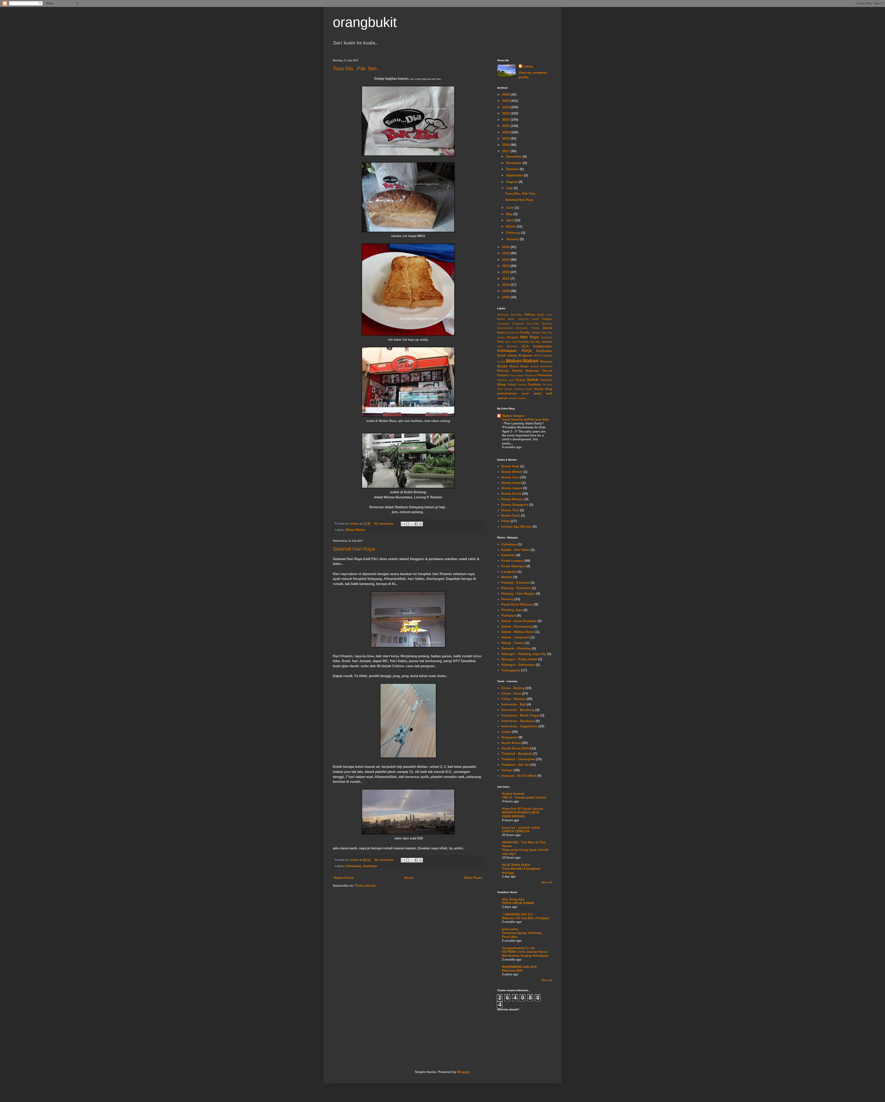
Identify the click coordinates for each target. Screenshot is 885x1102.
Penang (507, 599)
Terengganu (510, 670)
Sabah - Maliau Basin (517, 632)
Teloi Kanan (504, 389)
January (513, 239)
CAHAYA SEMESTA (515, 831)
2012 (506, 272)
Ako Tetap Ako (513, 899)
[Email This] (403, 524)
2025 (506, 100)
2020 (506, 132)
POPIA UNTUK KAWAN (518, 903)
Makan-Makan (355, 530)
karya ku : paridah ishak (521, 827)
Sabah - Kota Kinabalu (519, 621)
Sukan (511, 384)
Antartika (516, 314)
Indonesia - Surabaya (518, 721)
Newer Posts (344, 878)
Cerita (535, 319)
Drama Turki (510, 515)
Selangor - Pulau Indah (519, 659)
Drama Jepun (511, 488)
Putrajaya (508, 615)
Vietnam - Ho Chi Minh (518, 776)
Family (525, 332)
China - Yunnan (513, 699)
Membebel (546, 366)
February (513, 232)
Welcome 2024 (512, 970)
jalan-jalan (510, 929)
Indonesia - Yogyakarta (519, 726)
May (509, 214)
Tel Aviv (547, 384)
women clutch (517, 398)
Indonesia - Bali (513, 704)
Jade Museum (507, 346)
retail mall (543, 393)
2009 (506, 291)
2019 (506, 138)
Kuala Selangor (513, 566)
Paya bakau (517, 375)
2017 (506, 151)
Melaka (506, 577)
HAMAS (536, 332)
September (515, 175)
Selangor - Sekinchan (518, 664)
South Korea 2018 (515, 748)
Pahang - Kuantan (515, 582)
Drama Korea (511, 493)
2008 (506, 297)
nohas (528, 66)
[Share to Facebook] (416, 524)
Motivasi (503, 370)
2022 (506, 119)
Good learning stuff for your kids (525, 419)
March (511, 226)
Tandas (522, 384)
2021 (506, 126)
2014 (506, 259)
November (514, 163)
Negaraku (532, 370)
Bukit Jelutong (518, 319)
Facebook (513, 332)
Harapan (512, 337)
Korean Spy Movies (516, 526)
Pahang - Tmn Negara (518, 593)
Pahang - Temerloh (516, 588)
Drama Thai (510, 510)
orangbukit (365, 22)
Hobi (500, 341)
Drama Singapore (514, 504)
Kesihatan (370, 866)
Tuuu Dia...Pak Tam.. (356, 68)
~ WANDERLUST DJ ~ (518, 914)
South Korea (511, 743)
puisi (525, 393)
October (513, 169)
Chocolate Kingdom (510, 323)
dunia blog (543, 389)
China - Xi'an (511, 693)
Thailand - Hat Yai (515, 764)
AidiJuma (503, 314)
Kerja (526, 350)
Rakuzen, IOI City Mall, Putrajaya (525, 918)
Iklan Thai (511, 341)
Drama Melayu (512, 499)
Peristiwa (545, 375)
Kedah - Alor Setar (515, 550)
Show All (546, 882)
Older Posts (473, 878)
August (512, 182)
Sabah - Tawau (512, 643)
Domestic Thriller (528, 328)
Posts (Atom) (365, 885)
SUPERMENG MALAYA (519, 967)
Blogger (463, 1072)
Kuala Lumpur (512, 560)
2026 (506, 94)
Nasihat (517, 370)
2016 (506, 247)
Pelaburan (531, 375)
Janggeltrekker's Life (518, 948)
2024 (506, 107)
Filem (505, 521)
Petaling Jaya (505, 380)
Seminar (546, 380)
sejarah (502, 398)
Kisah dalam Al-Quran (514, 355)
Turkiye (507, 770)
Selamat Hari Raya (354, 549)
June (510, 207)
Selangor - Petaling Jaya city (523, 654)
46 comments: (384, 860)
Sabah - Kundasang (516, 626)
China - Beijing (513, 688)
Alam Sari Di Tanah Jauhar (522, 808)
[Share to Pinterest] (420, 524)
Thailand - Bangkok (516, 753)
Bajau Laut (544, 314)
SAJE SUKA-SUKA (516, 865)
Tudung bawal (523, 389)
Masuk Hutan (519, 366)
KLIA (525, 346)
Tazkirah (534, 384)
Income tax (526, 341)
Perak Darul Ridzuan (517, 604)
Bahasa (530, 314)
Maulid (534, 366)
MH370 (538, 355)
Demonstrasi (505, 328)
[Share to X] (412, 524)
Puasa (520, 380)
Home (408, 878)
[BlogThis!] (407, 524)
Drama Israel (511, 483)
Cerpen (547, 319)
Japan (506, 732)
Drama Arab (510, 466)
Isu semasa (544, 341)
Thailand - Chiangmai (518, 759)
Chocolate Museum (539, 323)
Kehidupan (353, 866)
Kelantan (508, 555)
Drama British (511, 472)
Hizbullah (546, 337)
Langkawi (508, 571)
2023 (506, 113)
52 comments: (384, 523)
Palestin (503, 375)
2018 (506, 144)
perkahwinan (507, 393)
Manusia (546, 361)
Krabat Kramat (513, 793)
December (514, 156)
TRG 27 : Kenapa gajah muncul (524, 797)
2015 (506, 253)
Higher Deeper (513, 416)
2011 (506, 278)
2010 (506, 284)
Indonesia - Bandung (517, 710)
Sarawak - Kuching (516, 648)
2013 (506, 266)
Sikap (501, 384)
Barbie (501, 319)
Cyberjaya (509, 544)
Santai (532, 379)
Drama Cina (510, 477)
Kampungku (542, 346)
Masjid (502, 366)
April (510, 220)
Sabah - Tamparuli (515, 637)
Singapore (509, 737)
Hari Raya (529, 337)
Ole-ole (547, 370)
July (510, 188)
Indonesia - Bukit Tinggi (520, 715)
